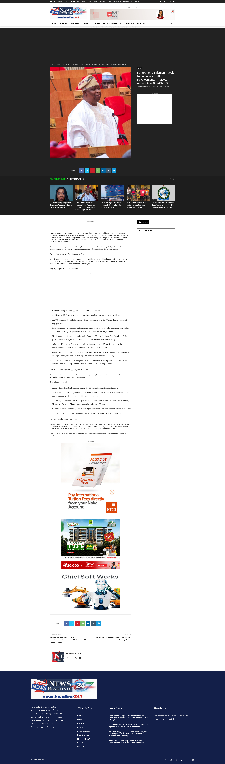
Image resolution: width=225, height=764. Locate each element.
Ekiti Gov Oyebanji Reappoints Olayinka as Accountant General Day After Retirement (61, 205)
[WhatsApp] (98, 170)
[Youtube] (173, 1)
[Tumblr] (108, 170)
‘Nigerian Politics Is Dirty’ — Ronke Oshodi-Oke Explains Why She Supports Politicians (128, 725)
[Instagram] (164, 1)
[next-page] (174, 179)
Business (104, 199)
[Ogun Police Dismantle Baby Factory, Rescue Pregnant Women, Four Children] (138, 193)
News (58, 64)
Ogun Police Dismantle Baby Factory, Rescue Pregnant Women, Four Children (136, 205)
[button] (172, 23)
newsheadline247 (144, 86)
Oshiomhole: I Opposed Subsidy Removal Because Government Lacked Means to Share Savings (128, 717)
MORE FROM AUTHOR (75, 179)
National (78, 199)
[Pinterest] (92, 170)
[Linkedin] (103, 170)
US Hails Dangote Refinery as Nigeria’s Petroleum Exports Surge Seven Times (111, 205)
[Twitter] (167, 1)
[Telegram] (114, 170)
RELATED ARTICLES (57, 179)
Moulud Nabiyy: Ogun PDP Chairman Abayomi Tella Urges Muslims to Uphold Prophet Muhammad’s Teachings (128, 734)
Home (52, 64)
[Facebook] (160, 1)
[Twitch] (182, 760)
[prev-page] (170, 179)
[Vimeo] (170, 1)
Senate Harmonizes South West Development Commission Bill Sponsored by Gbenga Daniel (68, 639)
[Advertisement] (112, 44)
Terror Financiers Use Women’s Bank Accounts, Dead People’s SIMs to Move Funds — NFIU (163, 205)
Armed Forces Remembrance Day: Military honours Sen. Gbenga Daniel (113, 638)
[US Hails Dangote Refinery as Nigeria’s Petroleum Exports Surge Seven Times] (112, 193)
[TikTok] (176, 760)
